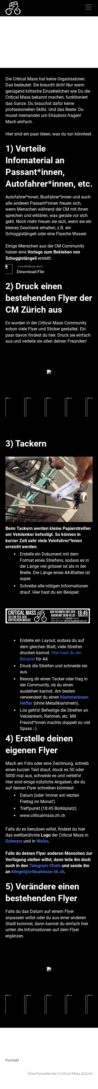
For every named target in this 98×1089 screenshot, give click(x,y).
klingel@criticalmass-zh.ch (37, 871)
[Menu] (88, 8)
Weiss (42, 841)
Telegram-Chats (45, 865)
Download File (30, 271)
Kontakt (12, 1060)
